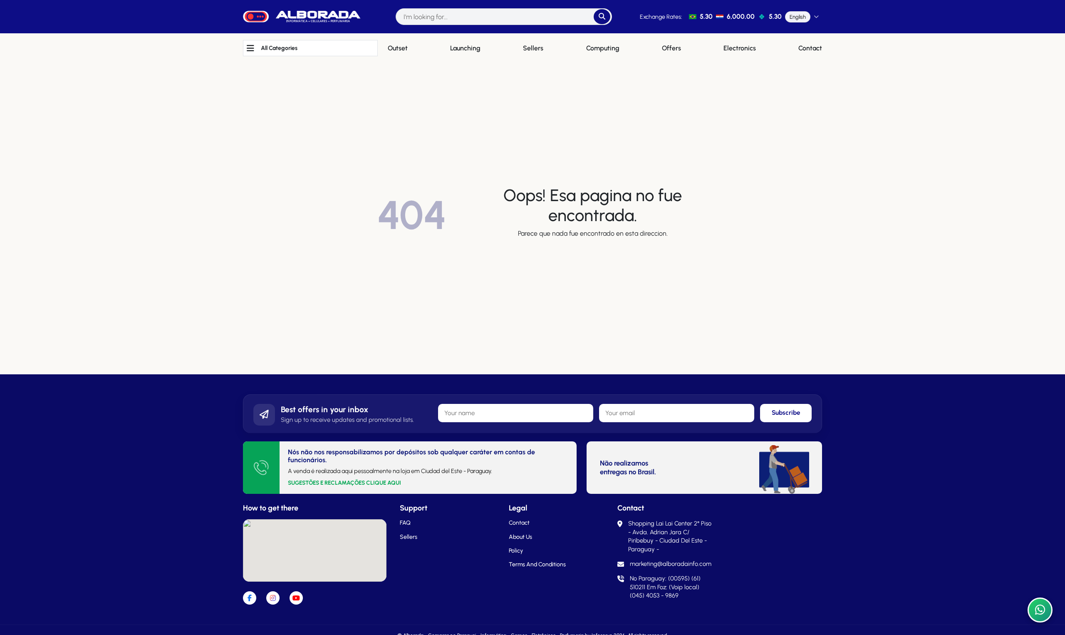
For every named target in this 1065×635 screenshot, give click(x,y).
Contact (519, 522)
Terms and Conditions (537, 564)
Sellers (408, 536)
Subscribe (786, 412)
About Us (520, 536)
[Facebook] (249, 598)
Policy (516, 550)
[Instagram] (273, 598)
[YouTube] (296, 598)
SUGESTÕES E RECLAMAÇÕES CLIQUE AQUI (344, 482)
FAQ (405, 522)
